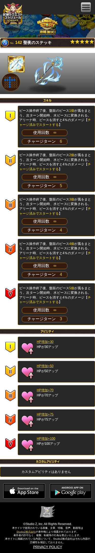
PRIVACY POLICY (47, 547)
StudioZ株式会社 (26, 531)
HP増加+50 (45, 366)
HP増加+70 (45, 390)
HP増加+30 (45, 342)
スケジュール (13, 15)
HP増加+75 (45, 414)
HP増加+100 (46, 439)
